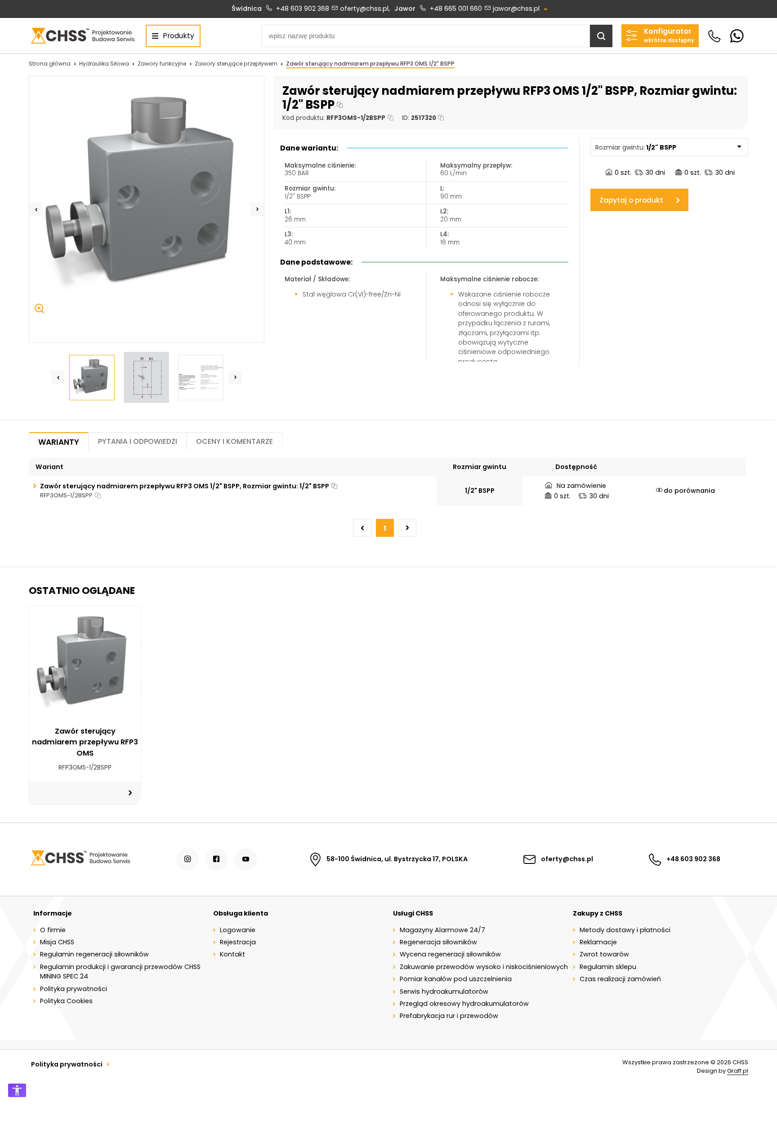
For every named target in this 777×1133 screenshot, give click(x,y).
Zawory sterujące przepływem (236, 63)
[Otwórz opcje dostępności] (17, 1090)
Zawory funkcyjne (162, 63)
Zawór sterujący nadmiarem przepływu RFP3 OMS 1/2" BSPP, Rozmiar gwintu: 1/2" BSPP (184, 486)
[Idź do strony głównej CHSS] (80, 859)
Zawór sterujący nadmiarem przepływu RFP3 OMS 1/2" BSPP (370, 63)
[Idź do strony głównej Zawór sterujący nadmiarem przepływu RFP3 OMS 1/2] (82, 36)
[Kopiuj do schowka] (339, 105)
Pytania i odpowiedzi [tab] (137, 441)
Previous (36, 209)
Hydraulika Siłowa (104, 63)
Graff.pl (737, 1071)
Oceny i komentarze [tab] (234, 441)
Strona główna (50, 63)
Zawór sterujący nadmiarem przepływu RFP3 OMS (85, 742)
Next (257, 209)
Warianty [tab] (58, 442)
